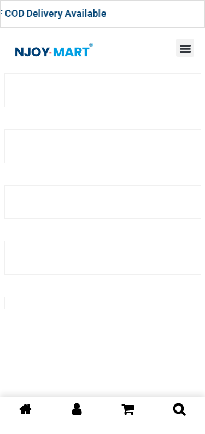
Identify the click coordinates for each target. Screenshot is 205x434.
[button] (185, 48)
